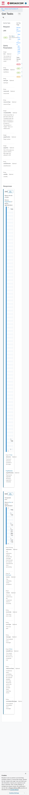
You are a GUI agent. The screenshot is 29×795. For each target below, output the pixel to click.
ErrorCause (8, 575)
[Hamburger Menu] (3, 2)
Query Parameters (19, 38)
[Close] (25, 773)
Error (10, 502)
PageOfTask (8, 201)
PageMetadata (9, 470)
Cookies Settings (14, 793)
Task (11, 455)
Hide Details (10, 192)
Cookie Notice (14, 789)
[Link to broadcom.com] (15, 3)
